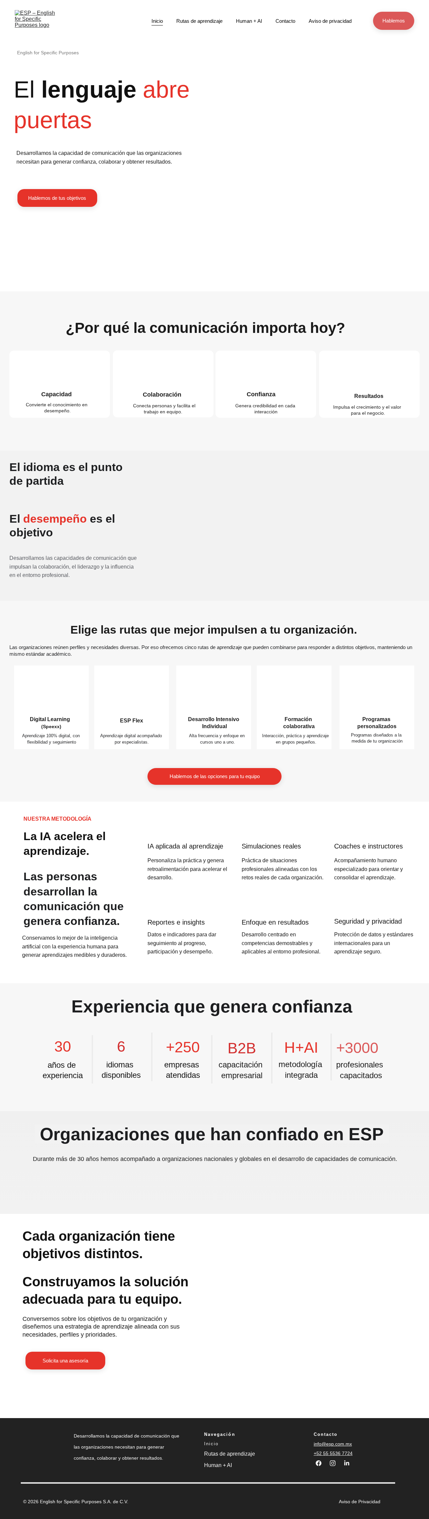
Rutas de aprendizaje (199, 21)
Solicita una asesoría (65, 1360)
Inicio (157, 21)
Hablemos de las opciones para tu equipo (215, 776)
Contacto (285, 21)
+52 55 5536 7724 (333, 1453)
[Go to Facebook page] (322, 1463)
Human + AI (249, 21)
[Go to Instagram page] (336, 1463)
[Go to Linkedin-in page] (347, 1463)
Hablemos (393, 20)
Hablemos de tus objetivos (57, 198)
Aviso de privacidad (330, 21)
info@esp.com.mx (333, 1444)
